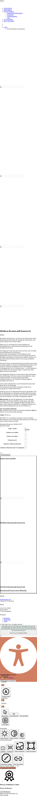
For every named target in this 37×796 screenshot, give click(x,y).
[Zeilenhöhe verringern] (2, 706)
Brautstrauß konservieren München (13, 590)
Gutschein (3, 388)
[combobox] (18, 630)
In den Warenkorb (5, 455)
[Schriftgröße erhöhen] (2, 678)
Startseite (8, 8)
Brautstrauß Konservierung (15, 13)
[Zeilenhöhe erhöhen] (2, 700)
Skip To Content (5, 766)
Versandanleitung (12, 16)
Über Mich (8, 10)
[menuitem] (20, 8)
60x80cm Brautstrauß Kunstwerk (12, 523)
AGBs (5, 621)
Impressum (7, 618)
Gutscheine (8, 19)
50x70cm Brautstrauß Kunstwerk (12, 587)
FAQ (8, 18)
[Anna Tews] (18, 3)
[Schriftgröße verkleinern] (2, 685)
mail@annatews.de (5, 599)
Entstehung (10, 15)
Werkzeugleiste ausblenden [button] (8, 681)
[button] (11, 498)
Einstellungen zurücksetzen (8, 768)
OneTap (11, 677)
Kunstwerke (9, 11)
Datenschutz (7, 619)
